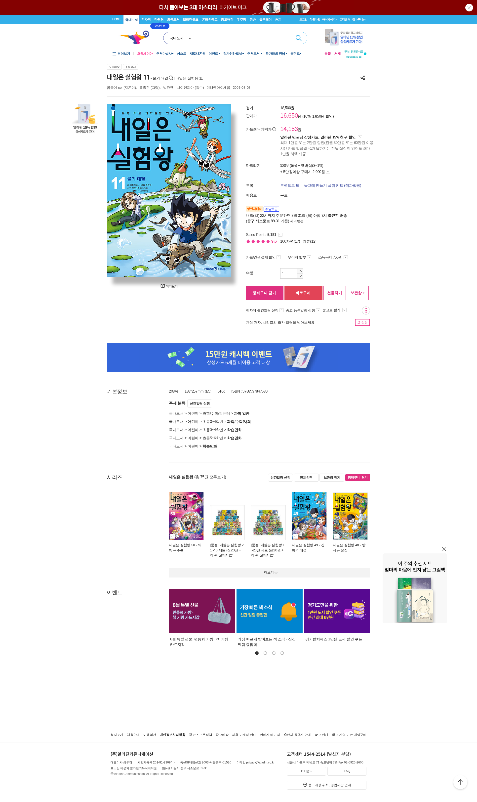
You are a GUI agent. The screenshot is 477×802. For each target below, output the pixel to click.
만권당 (159, 19)
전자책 (146, 19)
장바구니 (358, 19)
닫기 (469, 7)
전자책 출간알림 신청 (262, 310)
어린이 (193, 413)
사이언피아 (185, 87)
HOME (116, 19)
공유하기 (362, 77)
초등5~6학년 (212, 438)
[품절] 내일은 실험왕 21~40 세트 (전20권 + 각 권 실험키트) (227, 550)
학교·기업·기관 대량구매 (349, 735)
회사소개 (117, 735)
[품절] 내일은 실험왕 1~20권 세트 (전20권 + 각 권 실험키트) (268, 550)
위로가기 (460, 783)
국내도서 (131, 20)
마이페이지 (329, 19)
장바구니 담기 (264, 293)
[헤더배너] (345, 37)
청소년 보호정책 (200, 735)
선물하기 (334, 293)
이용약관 (149, 735)
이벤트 (213, 53)
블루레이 (265, 19)
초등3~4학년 (212, 421)
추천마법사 (164, 53)
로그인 (303, 19)
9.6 (274, 241)
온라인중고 (210, 19)
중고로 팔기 (331, 310)
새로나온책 (197, 53)
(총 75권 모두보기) (210, 477)
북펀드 (295, 53)
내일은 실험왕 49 (305, 545)
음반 (253, 19)
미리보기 (172, 286)
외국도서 (173, 19)
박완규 (168, 87)
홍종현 (144, 87)
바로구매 (303, 293)
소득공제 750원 (330, 257)
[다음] (215, 190)
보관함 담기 (332, 477)
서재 (337, 53)
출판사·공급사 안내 (297, 735)
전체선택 (306, 477)
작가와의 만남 (275, 53)
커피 (278, 19)
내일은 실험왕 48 (346, 545)
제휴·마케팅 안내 (244, 735)
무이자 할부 (297, 257)
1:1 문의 (307, 771)
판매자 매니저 (270, 735)
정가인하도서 (232, 53)
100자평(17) (290, 241)
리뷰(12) (310, 241)
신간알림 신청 (200, 403)
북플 (327, 53)
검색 (298, 38)
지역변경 (297, 221)
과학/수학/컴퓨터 (216, 413)
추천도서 (254, 53)
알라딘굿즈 (191, 19)
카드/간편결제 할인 (261, 257)
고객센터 (345, 19)
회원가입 (315, 19)
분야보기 (124, 53)
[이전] (122, 190)
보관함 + (358, 293)
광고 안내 (321, 735)
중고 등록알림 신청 (300, 310)
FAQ (347, 771)
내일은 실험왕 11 (189, 78)
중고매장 (227, 19)
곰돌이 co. (114, 87)
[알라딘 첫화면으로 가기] (137, 37)
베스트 (181, 53)
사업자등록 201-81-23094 (154, 762)
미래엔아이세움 (218, 87)
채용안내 (133, 735)
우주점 (241, 19)
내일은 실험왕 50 (182, 545)
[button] (257, 653)
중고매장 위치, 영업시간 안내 (329, 785)
